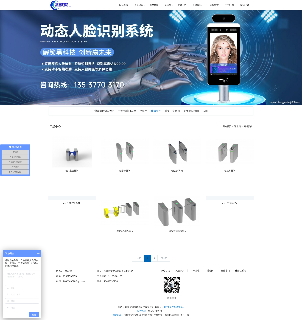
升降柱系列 (240, 270)
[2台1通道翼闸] (72, 151)
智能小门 (225, 270)
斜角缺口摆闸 (191, 111)
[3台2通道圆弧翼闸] (177, 211)
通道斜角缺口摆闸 (104, 111)
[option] (151, 57)
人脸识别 (180, 270)
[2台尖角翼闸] (177, 151)
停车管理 (195, 270)
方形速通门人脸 (127, 111)
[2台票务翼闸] (230, 151)
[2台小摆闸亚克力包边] (60, 197)
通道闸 (237, 126)
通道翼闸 (156, 111)
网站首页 (227, 126)
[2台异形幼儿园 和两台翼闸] (125, 211)
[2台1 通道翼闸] (214, 197)
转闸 (205, 111)
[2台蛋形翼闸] (125, 151)
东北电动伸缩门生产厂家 (177, 314)
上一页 (138, 258)
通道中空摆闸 (172, 111)
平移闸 (143, 111)
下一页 (164, 258)
